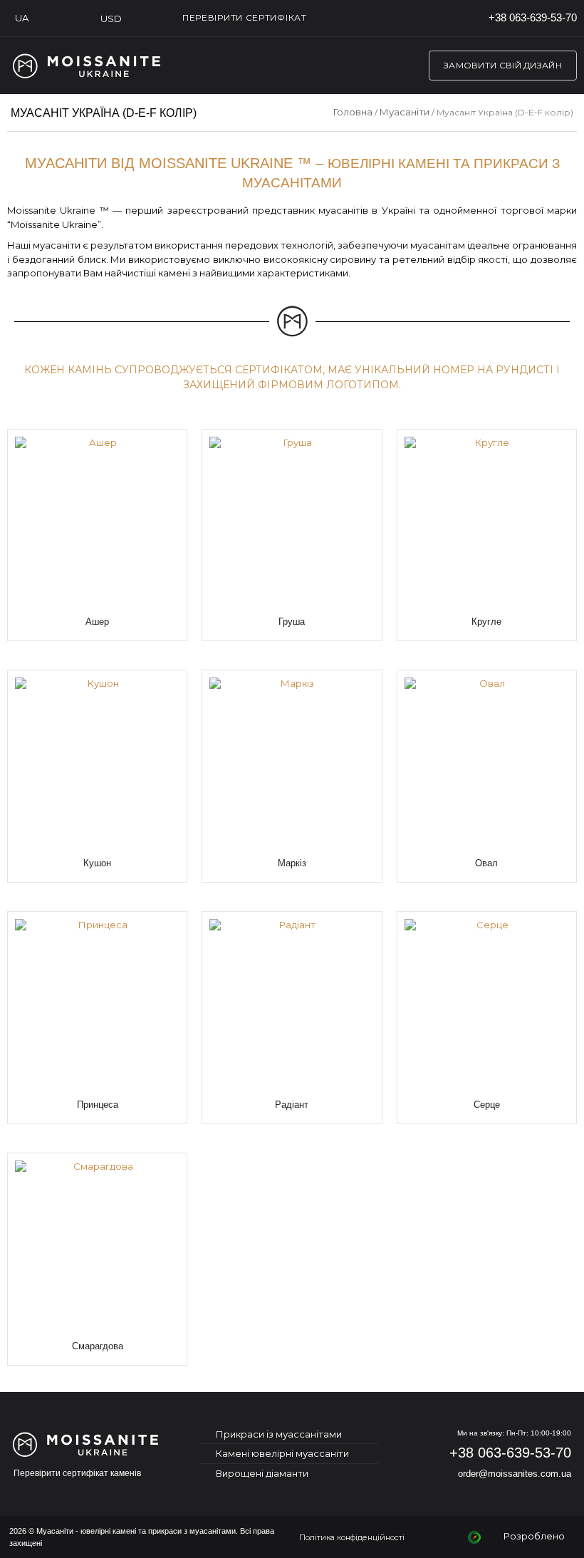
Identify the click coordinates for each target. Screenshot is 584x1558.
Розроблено (536, 1536)
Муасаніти (404, 112)
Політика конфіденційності (352, 1537)
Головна (352, 112)
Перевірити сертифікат (244, 17)
